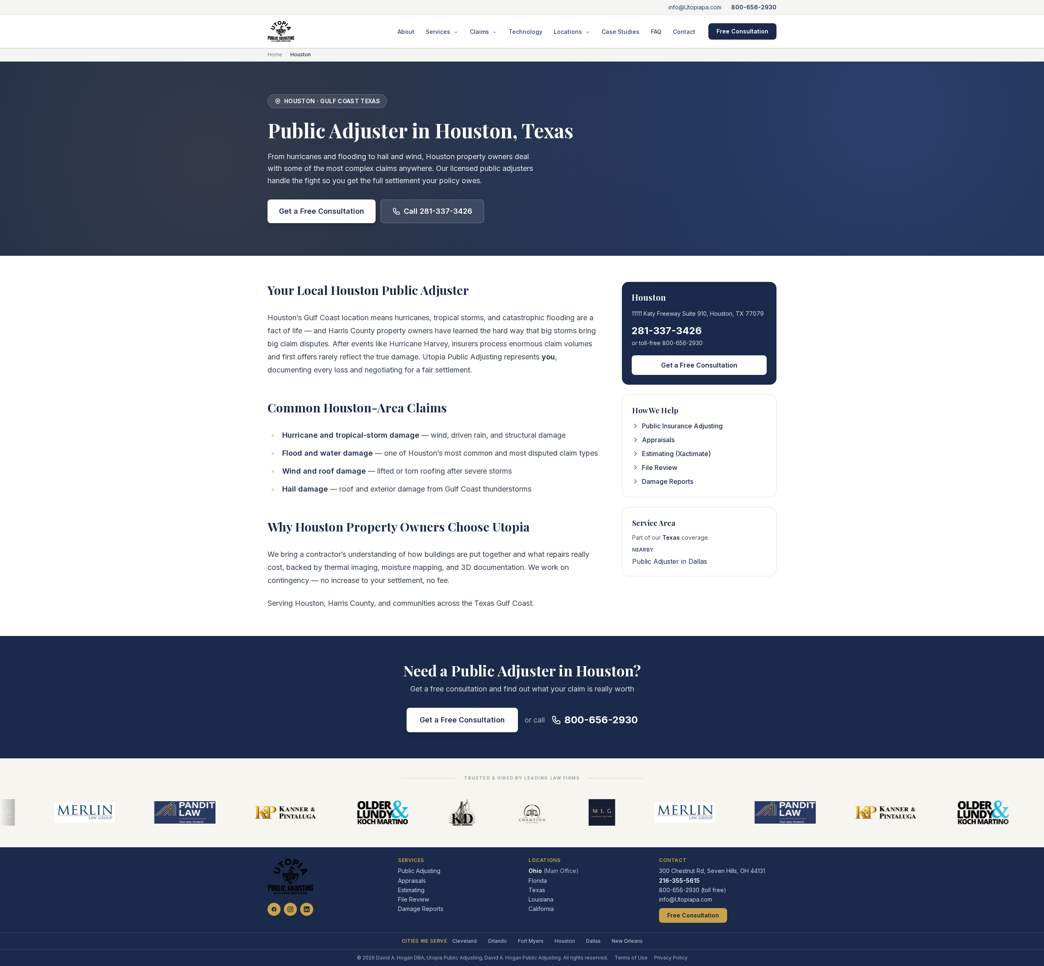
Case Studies (620, 31)
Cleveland (464, 941)
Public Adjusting (419, 870)
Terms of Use (631, 958)
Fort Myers (531, 941)
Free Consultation (742, 31)
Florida (538, 880)
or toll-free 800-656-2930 (667, 342)
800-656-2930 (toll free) (692, 889)
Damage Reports (667, 481)
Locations (569, 31)
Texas (671, 537)
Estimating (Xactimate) (676, 454)
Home (275, 54)
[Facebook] (274, 909)
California (541, 908)
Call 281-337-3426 (438, 211)
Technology (525, 31)
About (406, 31)
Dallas (593, 941)
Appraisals (658, 440)
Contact (684, 31)
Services (439, 31)
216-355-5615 (679, 880)
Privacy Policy (671, 958)
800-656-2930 (753, 7)
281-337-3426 (667, 331)
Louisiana (541, 899)
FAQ (656, 31)
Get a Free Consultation (321, 211)
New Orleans (627, 941)
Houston (565, 941)
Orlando (497, 941)
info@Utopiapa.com (694, 7)
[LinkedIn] (306, 909)
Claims (480, 31)
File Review (659, 467)
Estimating (411, 889)
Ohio (554, 870)
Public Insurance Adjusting (682, 426)
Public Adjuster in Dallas (669, 561)
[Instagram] (290, 909)
